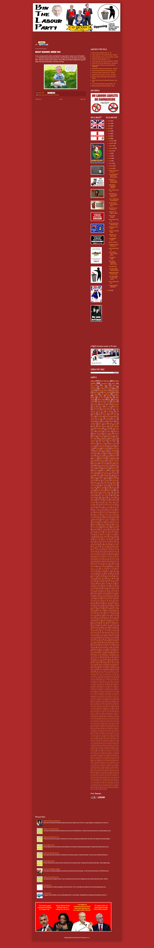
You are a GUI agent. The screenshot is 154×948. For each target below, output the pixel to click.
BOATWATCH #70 (47, 885)
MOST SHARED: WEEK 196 (113, 220)
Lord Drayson (106, 750)
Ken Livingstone (105, 592)
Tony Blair (116, 406)
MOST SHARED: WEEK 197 (113, 190)
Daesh (98, 480)
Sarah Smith (111, 775)
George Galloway (94, 440)
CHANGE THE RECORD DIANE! (114, 231)
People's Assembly (115, 769)
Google (115, 613)
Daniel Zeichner (97, 585)
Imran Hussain (108, 615)
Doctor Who (100, 608)
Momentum (116, 431)
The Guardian (101, 489)
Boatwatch (102, 404)
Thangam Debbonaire (95, 630)
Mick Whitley (110, 760)
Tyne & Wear (104, 546)
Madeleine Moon (115, 652)
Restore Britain (97, 661)
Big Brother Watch (112, 720)
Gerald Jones (93, 736)
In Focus (106, 533)
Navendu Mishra (102, 701)
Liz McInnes (113, 694)
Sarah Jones (97, 775)
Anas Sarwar (99, 548)
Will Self (107, 785)
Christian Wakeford (113, 676)
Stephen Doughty (107, 544)
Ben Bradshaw (112, 482)
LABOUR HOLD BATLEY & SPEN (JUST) (51, 821)
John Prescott (104, 689)
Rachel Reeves (94, 403)
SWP (110, 661)
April (110, 161)
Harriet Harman (94, 554)
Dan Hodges (116, 607)
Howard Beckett (94, 615)
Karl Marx (113, 554)
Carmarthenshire (94, 725)
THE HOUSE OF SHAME (112, 258)
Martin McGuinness (104, 593)
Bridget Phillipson (108, 517)
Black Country (100, 500)
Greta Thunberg (96, 526)
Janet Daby (93, 743)
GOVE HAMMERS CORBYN (112, 239)
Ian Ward (117, 738)
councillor (94, 787)
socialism (116, 433)
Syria (99, 504)
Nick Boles (100, 703)
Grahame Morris (112, 683)
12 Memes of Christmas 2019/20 (108, 506)
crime (101, 403)
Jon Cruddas (113, 745)
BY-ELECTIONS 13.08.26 (48, 861)
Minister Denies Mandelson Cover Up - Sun (102, 53)
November (111, 143)
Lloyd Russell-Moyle (105, 467)
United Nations (94, 632)
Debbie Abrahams (98, 731)
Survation (102, 629)
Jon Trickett (99, 617)
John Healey (96, 649)
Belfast (111, 463)
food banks (99, 787)
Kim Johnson (103, 651)
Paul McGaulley (99, 769)
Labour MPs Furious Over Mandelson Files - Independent (105, 63)
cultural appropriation (107, 538)
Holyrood (105, 588)
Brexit (40, 95)
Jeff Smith (99, 743)
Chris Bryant (102, 441)
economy (93, 468)
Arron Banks (107, 716)
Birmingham (99, 428)
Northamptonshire (94, 544)
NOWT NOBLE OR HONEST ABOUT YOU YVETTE (113, 195)
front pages (101, 635)
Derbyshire (106, 462)
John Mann (116, 465)
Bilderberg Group (113, 639)
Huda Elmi (105, 684)
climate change (107, 433)
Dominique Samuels (115, 642)
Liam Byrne (107, 526)
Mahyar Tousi (98, 620)
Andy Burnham (115, 404)
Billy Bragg (98, 721)
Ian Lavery (111, 497)
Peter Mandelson (113, 450)
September (112, 148)
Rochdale (101, 575)
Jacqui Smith (114, 740)
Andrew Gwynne (99, 516)
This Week (101, 782)
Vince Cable (109, 667)
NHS (112, 477)
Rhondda (115, 706)
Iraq (91, 519)
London (106, 385)
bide (118, 785)
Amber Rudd (100, 603)
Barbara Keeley (94, 718)
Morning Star (94, 701)
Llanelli (116, 748)
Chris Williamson (113, 470)
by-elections (107, 431)
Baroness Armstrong (108, 718)
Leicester (107, 455)
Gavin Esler (108, 735)
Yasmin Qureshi (94, 669)
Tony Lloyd (99, 598)
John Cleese (97, 689)
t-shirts (98, 789)
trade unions (103, 463)
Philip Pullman (110, 770)
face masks (101, 436)
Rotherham (97, 512)
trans (114, 418)
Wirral (115, 667)
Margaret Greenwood (113, 752)
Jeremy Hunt (103, 590)
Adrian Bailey (93, 581)
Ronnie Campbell (108, 575)
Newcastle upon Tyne (95, 657)
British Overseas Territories (97, 565)
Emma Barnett (109, 644)
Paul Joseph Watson (106, 527)
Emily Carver (102, 644)
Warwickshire (110, 489)
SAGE (107, 479)
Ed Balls (113, 585)
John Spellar (107, 745)
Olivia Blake (104, 657)
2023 (109, 128)
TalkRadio (103, 440)
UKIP (115, 492)
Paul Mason (112, 657)
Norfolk (105, 452)
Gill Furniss (97, 683)
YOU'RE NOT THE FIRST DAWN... (113, 235)
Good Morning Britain (105, 484)
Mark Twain (116, 755)
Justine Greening (113, 691)
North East (112, 703)
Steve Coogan (108, 709)
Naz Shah (101, 487)
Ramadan (94, 772)
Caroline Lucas (107, 507)
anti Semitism (105, 394)
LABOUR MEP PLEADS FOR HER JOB (113, 245)
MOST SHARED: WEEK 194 (113, 282)
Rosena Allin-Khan (108, 502)
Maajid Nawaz (98, 558)
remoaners (93, 389)
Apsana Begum (114, 516)
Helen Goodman (108, 736)
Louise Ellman (105, 543)
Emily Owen (94, 733)
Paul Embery (114, 573)
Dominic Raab (110, 490)
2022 (109, 131)
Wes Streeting (107, 425)
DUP (105, 607)
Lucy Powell (93, 487)
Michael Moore (95, 760)
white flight (103, 789)
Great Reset (98, 452)
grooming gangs (106, 408)
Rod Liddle (115, 708)
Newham (115, 701)
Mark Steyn (111, 755)
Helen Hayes (115, 736)
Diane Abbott (115, 390)
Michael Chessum (101, 758)
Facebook (99, 431)
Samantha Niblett (106, 774)
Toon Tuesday (107, 392)
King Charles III (101, 619)
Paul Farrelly (94, 625)
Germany (107, 553)
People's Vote (115, 428)
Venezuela (101, 561)
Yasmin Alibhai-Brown (101, 600)
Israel (106, 435)
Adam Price (116, 602)
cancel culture (104, 494)
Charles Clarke (116, 725)
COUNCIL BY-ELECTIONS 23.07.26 (51, 877)
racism (107, 403)
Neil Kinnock (109, 701)
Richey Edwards (107, 413)
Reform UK (109, 430)
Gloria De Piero (108, 613)
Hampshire (111, 447)
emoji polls (106, 580)
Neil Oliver (93, 425)
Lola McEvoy (93, 750)
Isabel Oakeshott (100, 647)
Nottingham (103, 511)
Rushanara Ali (105, 661)
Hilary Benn (101, 554)
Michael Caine (93, 758)
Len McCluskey (114, 500)
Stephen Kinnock (97, 538)
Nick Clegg (113, 763)
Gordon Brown (96, 477)
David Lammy (101, 399)
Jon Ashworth (106, 480)
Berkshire (93, 500)
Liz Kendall (108, 652)
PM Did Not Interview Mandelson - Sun (101, 59)
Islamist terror (112, 423)
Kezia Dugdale (116, 747)
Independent (93, 647)
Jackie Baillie (108, 740)
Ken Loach (117, 649)
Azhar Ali (106, 639)
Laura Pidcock (115, 462)
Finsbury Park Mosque (102, 566)
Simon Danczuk (101, 709)
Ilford (116, 646)
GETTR (92, 683)
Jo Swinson (104, 485)
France (110, 524)
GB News (100, 406)
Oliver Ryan (100, 767)
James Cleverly (95, 590)
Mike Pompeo (94, 762)
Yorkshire (116, 394)
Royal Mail (109, 772)
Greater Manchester (107, 409)
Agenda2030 (93, 672)
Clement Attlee (94, 728)
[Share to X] (51, 93)
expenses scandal (113, 580)
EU (108, 404)
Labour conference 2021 (109, 556)
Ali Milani (94, 603)
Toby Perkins (103, 666)
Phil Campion (94, 770)
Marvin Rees (112, 593)
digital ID (114, 467)
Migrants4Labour (110, 699)
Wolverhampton (107, 632)
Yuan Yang (100, 713)
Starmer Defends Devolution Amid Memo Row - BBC (104, 70)
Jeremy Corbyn (45, 95)
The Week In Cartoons (106, 389)
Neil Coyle (103, 521)
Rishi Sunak (96, 409)
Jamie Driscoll (97, 688)
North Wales (93, 460)
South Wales (113, 415)
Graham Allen (104, 683)
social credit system (108, 602)
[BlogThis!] (50, 93)
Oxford (92, 560)
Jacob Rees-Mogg (95, 485)
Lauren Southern (105, 694)
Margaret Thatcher (115, 620)
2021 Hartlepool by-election (108, 514)
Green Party (113, 443)
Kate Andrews (106, 617)
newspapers (112, 787)
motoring (110, 600)
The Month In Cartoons (113, 460)
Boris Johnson (95, 385)
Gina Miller (115, 612)
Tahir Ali (101, 711)
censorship (116, 413)
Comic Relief (113, 728)
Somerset (93, 489)
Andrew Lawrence (111, 637)
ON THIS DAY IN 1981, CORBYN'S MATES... (114, 224)
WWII (101, 632)
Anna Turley (110, 581)
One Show (110, 767)
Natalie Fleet (98, 763)
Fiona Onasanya (94, 497)
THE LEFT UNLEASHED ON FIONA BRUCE (114, 199)
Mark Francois (112, 753)
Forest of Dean (101, 735)
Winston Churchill (115, 522)
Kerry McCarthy (95, 651)
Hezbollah (98, 684)
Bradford (101, 517)
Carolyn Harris (111, 674)
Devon (108, 458)
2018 (109, 290)
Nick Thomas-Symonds (95, 527)
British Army (106, 420)
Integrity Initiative (95, 740)
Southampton (105, 662)
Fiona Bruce (114, 681)
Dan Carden (109, 607)
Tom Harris (116, 666)
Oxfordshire (96, 492)
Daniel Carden (97, 730)
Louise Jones (112, 750)
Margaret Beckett (108, 654)
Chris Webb (99, 726)
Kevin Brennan (93, 619)
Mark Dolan (106, 753)
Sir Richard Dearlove (110, 777)
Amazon (115, 563)
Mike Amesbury (95, 521)
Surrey (101, 453)
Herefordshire (95, 646)
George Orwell (106, 586)
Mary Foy (96, 698)
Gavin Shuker (98, 586)
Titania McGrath (108, 782)
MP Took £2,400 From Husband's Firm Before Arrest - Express (104, 77)
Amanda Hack (106, 715)
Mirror (96, 595)
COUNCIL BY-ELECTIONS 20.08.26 (51, 853)
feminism (116, 425)
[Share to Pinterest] (54, 93)
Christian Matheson (107, 726)
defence (115, 634)
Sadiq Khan (94, 394)
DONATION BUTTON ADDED (113, 227)
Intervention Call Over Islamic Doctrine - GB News (103, 72)
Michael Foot (116, 758)
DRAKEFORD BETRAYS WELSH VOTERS (114, 273)
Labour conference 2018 (95, 694)
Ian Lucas (110, 646)
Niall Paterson (93, 703)
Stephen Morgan (94, 779)
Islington (114, 484)
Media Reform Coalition (112, 757)
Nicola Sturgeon (97, 433)
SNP (115, 440)
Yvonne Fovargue (102, 669)
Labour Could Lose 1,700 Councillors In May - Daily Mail (104, 55)
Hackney (99, 588)
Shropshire (101, 522)
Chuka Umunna (94, 472)
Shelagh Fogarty (105, 597)
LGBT (94, 406)
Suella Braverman (110, 664)
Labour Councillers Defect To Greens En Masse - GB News (105, 57)
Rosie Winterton (94, 709)
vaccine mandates (113, 529)
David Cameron (114, 539)
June (110, 156)
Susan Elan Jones (101, 780)
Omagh (105, 767)
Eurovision (97, 681)
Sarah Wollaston (110, 576)
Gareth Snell (108, 612)
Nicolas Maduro (99, 765)
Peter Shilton (97, 706)
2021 (109, 133)
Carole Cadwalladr (104, 640)
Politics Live (93, 457)
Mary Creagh (116, 519)
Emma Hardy (116, 644)
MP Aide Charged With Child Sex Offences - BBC (103, 86)
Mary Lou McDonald (96, 622)
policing (108, 418)
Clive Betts (101, 728)
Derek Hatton (93, 679)
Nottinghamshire (103, 438)
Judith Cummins (97, 747)
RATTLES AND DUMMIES (112, 216)
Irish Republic (97, 519)
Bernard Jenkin (103, 720)
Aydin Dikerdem (114, 716)
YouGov (92, 455)
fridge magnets (94, 635)
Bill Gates (115, 538)
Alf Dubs (111, 672)
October (111, 146)
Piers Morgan (105, 448)
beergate (117, 512)
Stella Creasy (102, 460)
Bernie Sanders (95, 549)
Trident (114, 784)
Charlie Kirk (112, 640)
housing (109, 669)
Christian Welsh (116, 726)
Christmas (102, 551)
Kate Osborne (114, 617)
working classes (97, 462)
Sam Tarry (94, 576)
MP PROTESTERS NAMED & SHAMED (51, 869)
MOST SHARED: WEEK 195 (113, 249)
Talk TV (107, 780)
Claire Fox (112, 583)
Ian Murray (107, 541)
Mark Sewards (104, 755)
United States (115, 403)
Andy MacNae (97, 716)
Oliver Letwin (103, 624)
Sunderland (94, 711)
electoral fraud (116, 561)
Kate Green (98, 592)
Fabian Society (107, 681)
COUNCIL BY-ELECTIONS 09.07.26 (51, 837)
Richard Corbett (101, 708)
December (111, 141)
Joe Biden (95, 404)
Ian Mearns (104, 738)
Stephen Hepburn (113, 597)
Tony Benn (107, 711)
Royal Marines (115, 772)
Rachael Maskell (94, 575)
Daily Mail (108, 551)
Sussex (104, 421)
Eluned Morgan (95, 644)
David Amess (114, 551)
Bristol (99, 468)
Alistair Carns (103, 637)
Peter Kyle (116, 521)
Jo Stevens (115, 615)
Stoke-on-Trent (102, 664)
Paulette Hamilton (111, 704)
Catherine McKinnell (108, 725)
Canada (106, 500)
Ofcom (95, 767)
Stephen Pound (102, 779)
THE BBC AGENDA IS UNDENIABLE (113, 286)
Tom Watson (110, 445)
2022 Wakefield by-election (111, 635)
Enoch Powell (93, 566)
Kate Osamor (110, 570)
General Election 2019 (104, 401)
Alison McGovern (101, 581)
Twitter (92, 416)
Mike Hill (117, 699)
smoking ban (112, 713)
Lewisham (105, 748)
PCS (115, 767)
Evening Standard (107, 733)
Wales (114, 401)
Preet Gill (110, 706)
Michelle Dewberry (103, 760)
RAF (91, 627)
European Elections (95, 420)
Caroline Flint (94, 484)
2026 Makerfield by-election (96, 531)
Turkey (113, 711)
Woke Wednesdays (109, 416)
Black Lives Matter (103, 390)
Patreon (117, 624)
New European (106, 763)
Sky (116, 777)
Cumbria (114, 495)
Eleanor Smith (116, 731)
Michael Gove (114, 526)
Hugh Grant (103, 646)
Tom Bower (115, 782)
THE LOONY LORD (113, 266)
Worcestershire (94, 494)
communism (96, 408)
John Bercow (100, 455)
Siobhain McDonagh (100, 777)
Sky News (114, 487)
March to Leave (106, 558)
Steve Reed (93, 598)
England (114, 458)
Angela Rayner (98, 396)
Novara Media (111, 511)
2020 (109, 136)
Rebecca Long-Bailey (98, 430)
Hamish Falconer (100, 736)
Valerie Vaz (102, 785)
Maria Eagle (100, 753)
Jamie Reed (115, 742)
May (110, 158)
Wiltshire (92, 580)
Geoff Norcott (114, 735)
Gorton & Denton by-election (99, 509)
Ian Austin (113, 453)
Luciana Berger (113, 543)
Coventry (93, 480)
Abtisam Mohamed (99, 671)
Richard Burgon (103, 415)
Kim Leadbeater (111, 651)
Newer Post (38, 99)
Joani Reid (101, 745)
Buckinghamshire (104, 549)
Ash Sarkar (96, 450)
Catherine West (113, 549)
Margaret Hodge (106, 620)
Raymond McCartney (101, 772)
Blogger (88, 937)
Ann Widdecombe (98, 605)
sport (92, 452)
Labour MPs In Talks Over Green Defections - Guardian (104, 68)
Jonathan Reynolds (101, 570)
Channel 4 (100, 583)
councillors (110, 421)
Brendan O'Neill (99, 723)
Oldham (117, 703)
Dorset (93, 533)
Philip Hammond (102, 770)
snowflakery (99, 602)
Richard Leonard (98, 560)
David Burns (112, 730)
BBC (109, 399)
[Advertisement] (74, 35)
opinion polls (109, 436)
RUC (108, 487)
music (97, 506)
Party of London (110, 624)
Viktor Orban (102, 667)
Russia (99, 425)
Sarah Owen (104, 775)
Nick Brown (106, 703)
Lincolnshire (95, 467)
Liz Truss (108, 571)
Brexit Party (116, 408)
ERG (98, 679)
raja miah (94, 789)
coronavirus (104, 383)
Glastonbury (100, 613)
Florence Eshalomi (100, 612)
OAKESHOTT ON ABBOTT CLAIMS (113, 212)
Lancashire (100, 418)
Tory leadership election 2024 (109, 598)
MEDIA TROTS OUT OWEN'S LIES (113, 208)
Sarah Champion (101, 576)
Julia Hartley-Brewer (101, 447)
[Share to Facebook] (53, 93)
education (98, 475)
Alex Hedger (99, 715)
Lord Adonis (113, 441)
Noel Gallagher (112, 765)
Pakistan (100, 502)
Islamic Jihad (111, 686)
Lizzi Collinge (110, 748)
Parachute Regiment (103, 536)
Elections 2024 (104, 679)
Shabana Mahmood (103, 474)
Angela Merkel (106, 548)
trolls (112, 494)
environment (94, 563)
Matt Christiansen (95, 757)
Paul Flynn (101, 625)
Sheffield (100, 499)
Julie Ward (98, 691)
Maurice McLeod (103, 757)
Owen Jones (108, 406)
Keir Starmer (104, 380)
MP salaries (98, 752)
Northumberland (95, 624)
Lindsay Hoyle (102, 571)
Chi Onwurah (98, 676)
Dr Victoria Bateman (108, 731)
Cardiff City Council (95, 640)
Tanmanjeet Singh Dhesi (112, 629)
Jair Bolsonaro (93, 742)
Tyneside (115, 578)
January (111, 168)
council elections (111, 504)
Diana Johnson (106, 642)
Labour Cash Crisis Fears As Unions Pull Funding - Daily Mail (104, 81)
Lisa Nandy (107, 428)
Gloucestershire (115, 468)
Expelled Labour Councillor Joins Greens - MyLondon (104, 75)
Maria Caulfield (93, 753)
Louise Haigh (93, 573)
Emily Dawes (111, 679)
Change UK (116, 475)
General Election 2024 (106, 472)
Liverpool (98, 448)
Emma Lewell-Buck (109, 610)
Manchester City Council (97, 654)
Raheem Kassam (97, 627)
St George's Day (113, 662)
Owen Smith (109, 521)
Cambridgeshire (107, 475)
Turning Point (95, 529)
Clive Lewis (103, 450)
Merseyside (93, 502)
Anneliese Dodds (107, 531)
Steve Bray (109, 578)
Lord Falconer (106, 696)
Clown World (107, 728)
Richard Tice (108, 708)
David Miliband (98, 642)
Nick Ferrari (100, 479)
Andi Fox (112, 715)
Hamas (117, 490)
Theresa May (56, 95)
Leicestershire (115, 480)
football (92, 421)
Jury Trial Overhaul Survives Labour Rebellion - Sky (103, 84)
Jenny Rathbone (113, 743)
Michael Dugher (109, 758)
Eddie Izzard (99, 533)
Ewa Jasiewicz (114, 733)
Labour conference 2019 (107, 519)
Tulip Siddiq (94, 667)
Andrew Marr (114, 479)
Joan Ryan (93, 617)
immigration (111, 387)
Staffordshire (94, 453)
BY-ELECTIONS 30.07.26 (49, 845)
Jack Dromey (104, 568)
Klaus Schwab (99, 556)
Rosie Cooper (98, 597)
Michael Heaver (94, 699)
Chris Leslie (106, 583)
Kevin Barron (104, 534)
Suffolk (104, 482)
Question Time (96, 482)
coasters (106, 713)
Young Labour (113, 785)
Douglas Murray (106, 585)
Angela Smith (95, 524)
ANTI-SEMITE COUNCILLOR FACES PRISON (113, 262)
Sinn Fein (108, 522)
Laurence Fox (113, 485)
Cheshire (93, 441)
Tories (102, 387)
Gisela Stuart (93, 613)
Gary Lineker (116, 524)
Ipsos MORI (97, 686)
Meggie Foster (110, 698)
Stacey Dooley (93, 664)
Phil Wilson (104, 706)
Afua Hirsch (115, 671)
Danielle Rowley (103, 677)
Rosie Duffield (94, 474)
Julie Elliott (104, 747)
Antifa (107, 453)
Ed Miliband (110, 411)
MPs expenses (95, 593)
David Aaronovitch (105, 730)
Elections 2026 (114, 565)
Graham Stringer (113, 553)
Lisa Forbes (102, 652)
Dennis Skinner (116, 507)
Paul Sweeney (102, 704)
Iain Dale (97, 511)
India (113, 541)
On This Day (102, 397)
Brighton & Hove (100, 490)
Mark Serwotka (97, 755)
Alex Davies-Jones (94, 637)
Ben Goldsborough (94, 720)
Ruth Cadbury (93, 774)
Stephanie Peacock (101, 578)
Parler (101, 544)
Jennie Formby (112, 688)
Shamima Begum (106, 492)
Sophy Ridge (102, 457)
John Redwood (111, 689)
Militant (100, 762)
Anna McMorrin (99, 639)
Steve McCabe (116, 709)
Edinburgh (93, 541)
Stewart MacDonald (110, 779)
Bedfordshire (116, 531)
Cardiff (115, 517)
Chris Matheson (105, 676)
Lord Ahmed (99, 750)
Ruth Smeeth (116, 575)
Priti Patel (93, 445)
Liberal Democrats (102, 426)
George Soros (114, 566)
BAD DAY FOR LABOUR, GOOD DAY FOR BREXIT (113, 181)
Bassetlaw (115, 718)
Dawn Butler (113, 438)
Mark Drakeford (102, 423)
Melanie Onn (114, 558)
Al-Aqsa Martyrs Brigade (103, 672)
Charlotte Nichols (94, 551)
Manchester (93, 443)
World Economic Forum (113, 457)
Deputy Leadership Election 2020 (103, 465)
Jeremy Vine (112, 533)
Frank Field (101, 553)
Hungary (99, 738)
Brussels (115, 723)
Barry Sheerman (94, 517)
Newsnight (108, 573)
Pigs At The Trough (100, 659)
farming (101, 563)
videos (93, 380)
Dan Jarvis (94, 608)
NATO (111, 622)
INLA (109, 684)
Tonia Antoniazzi (105, 512)
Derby (116, 677)
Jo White (95, 745)
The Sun (97, 666)
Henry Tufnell (93, 738)
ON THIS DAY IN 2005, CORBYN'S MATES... (113, 253)
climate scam (96, 470)
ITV (113, 684)
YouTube (106, 499)
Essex (94, 436)
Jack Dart (102, 740)
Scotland (109, 396)
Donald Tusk (106, 608)
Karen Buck (109, 747)
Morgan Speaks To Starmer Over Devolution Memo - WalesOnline (104, 65)
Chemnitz (94, 726)
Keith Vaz (98, 534)
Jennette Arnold (105, 743)
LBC (99, 413)
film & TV (104, 470)
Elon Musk (106, 468)
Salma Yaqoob (116, 661)
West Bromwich (108, 561)
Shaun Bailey (94, 522)
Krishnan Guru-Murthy (110, 619)
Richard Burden (94, 708)
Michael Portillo (102, 699)
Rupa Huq (112, 627)
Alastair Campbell (103, 443)
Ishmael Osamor (104, 686)
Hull (102, 526)
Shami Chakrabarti (96, 662)
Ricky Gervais (111, 595)
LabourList (94, 748)
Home (61, 99)
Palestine (114, 420)
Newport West (101, 573)
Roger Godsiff (105, 627)
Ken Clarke (105, 693)
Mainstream (105, 752)
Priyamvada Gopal (110, 659)
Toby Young (110, 666)
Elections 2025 (94, 553)
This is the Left (105, 630)
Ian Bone (101, 615)
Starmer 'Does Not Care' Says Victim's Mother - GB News (105, 61)
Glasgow (103, 497)
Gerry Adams (93, 588)
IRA (115, 392)
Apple (102, 716)
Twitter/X (97, 785)
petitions (95, 463)
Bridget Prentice (108, 723)
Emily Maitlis (93, 610)
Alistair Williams (108, 563)
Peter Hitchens (103, 595)
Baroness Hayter (102, 674)
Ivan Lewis (108, 647)
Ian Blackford (100, 541)
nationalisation (106, 787)
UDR (112, 512)
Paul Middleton (107, 769)
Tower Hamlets (114, 630)
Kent (98, 421)
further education (103, 529)
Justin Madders (105, 691)
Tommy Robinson (115, 527)
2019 (109, 138)
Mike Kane (117, 760)
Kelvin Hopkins (99, 693)
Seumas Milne (95, 629)
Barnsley (100, 718)
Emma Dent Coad (100, 610)
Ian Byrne (110, 588)
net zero (95, 458)
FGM (102, 681)
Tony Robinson (94, 784)
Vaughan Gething (94, 561)
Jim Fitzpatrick (112, 590)
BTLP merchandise (115, 548)
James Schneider (101, 742)
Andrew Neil (102, 458)
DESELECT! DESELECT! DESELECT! (114, 171)
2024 (109, 126)
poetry (117, 787)
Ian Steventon (111, 738)
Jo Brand (114, 647)
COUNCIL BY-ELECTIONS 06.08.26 (51, 829)
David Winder (110, 677)
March (110, 163)
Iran (115, 472)
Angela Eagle (106, 603)
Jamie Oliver (108, 742)
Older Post (83, 99)
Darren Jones (106, 539)
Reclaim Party (112, 536)
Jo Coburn (107, 554)
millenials (92, 671)
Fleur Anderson (94, 735)
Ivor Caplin (116, 588)
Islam (94, 415)
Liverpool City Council (114, 592)
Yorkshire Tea (93, 713)
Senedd (105, 560)
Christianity (93, 607)
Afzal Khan (100, 507)
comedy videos (99, 580)
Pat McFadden (95, 704)
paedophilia (113, 499)
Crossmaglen (99, 607)
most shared (50, 95)
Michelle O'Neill (108, 656)
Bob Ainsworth (114, 721)
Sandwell (113, 774)
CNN (91, 539)
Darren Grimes (98, 539)
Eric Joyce (100, 733)
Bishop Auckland (106, 721)
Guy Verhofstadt (110, 509)
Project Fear (114, 625)
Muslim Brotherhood (107, 762)
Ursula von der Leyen (113, 560)
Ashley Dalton (107, 605)
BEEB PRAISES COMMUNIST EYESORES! (112, 186)
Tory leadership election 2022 (104, 784)
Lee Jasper (99, 748)
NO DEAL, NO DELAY (113, 242)
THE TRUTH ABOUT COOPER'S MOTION (114, 269)
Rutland (117, 627)
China (94, 426)
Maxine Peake (105, 622)
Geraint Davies (114, 586)
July (110, 153)
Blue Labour (114, 605)
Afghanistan (93, 507)
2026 (109, 121)
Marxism (114, 455)
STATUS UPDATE (47, 893)
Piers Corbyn (107, 625)
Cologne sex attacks (94, 677)
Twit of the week (96, 546)
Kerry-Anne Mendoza (113, 693)
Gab (109, 566)
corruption (109, 634)
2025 (109, 123)
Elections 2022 (114, 608)
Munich (115, 656)
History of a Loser (95, 568)
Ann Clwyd (113, 603)
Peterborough (113, 452)
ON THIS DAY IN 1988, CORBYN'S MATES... (113, 204)
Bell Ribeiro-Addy (103, 524)
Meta (116, 698)
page (36, 58)
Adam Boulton (108, 671)
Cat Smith (100, 725)
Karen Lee (92, 693)
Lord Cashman (98, 696)
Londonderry (114, 571)
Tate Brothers (113, 780)
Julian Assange (103, 649)
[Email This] (48, 93)
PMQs (110, 397)
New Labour (116, 622)
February (111, 166)
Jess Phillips (100, 416)
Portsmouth (116, 770)
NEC (96, 536)
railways (111, 546)
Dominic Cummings (97, 435)
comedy (104, 504)
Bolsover (92, 723)
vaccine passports (114, 435)
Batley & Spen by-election (103, 495)
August (111, 151)
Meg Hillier (103, 698)
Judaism (97, 543)
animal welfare (101, 634)
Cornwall (106, 565)
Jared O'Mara (112, 568)
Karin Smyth (110, 649)
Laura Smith (112, 534)
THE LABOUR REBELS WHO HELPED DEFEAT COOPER (113, 175)
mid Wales (115, 669)
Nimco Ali (105, 765)
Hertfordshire (105, 477)
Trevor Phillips (116, 544)
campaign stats (96, 514)
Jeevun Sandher (105, 688)
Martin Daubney (99, 656)
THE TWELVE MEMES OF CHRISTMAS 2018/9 (113, 277)
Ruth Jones (99, 774)
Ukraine (110, 440)
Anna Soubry (106, 516)
